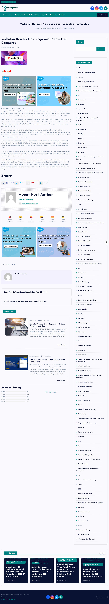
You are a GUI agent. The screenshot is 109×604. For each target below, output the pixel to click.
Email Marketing (83, 282)
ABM (79, 68)
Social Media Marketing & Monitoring (90, 502)
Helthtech (81, 318)
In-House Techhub (84, 327)
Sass (79, 475)
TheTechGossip (26, 200)
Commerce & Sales (84, 177)
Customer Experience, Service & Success (91, 222)
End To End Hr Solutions (86, 291)
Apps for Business (84, 109)
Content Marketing (6, 47)
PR (79, 446)
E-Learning (81, 273)
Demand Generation (84, 241)
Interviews (81, 350)
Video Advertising (84, 530)
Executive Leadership (85, 304)
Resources (62, 14)
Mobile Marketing (84, 400)
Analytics (81, 104)
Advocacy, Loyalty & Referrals (88, 86)
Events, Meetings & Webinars (87, 300)
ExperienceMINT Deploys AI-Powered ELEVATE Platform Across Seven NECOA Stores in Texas (15, 571)
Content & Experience (85, 182)
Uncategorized (83, 521)
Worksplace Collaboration (86, 539)
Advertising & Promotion (86, 81)
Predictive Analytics (84, 450)
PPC (79, 441)
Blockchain (81, 143)
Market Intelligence (84, 370)
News (10, 14)
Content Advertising (84, 186)
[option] (16, 570)
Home (4, 14)
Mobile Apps (82, 396)
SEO (79, 489)
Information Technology (85, 336)
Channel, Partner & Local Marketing (90, 163)
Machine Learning (84, 366)
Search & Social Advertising (87, 480)
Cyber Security (82, 227)
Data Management (84, 236)
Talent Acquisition (83, 512)
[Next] (103, 553)
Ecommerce (81, 277)
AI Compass (52, 14)
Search (80, 42)
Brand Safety (82, 147)
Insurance (81, 341)
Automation (82, 129)
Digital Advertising (84, 245)
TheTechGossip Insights (38, 14)
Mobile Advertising (84, 391)
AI (79, 95)
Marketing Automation (85, 382)
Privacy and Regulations (86, 455)
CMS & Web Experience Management (90, 172)
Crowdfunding (82, 209)
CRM (79, 204)
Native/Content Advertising (87, 409)
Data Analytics (83, 232)
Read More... (61, 345)
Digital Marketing (84, 254)
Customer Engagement (85, 218)
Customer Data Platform (86, 213)
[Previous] (100, 553)
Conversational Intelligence (87, 200)
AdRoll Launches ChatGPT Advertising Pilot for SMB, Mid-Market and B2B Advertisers (41, 571)
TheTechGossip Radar (21, 14)
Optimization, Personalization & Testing (91, 418)
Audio (80, 125)
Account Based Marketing (86, 72)
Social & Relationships (85, 493)
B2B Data (81, 134)
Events (80, 295)
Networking (82, 414)
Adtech (80, 77)
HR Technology (83, 323)
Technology (81, 516)
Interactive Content (84, 345)
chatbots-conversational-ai (86, 168)
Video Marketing (83, 534)
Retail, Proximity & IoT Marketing (89, 459)
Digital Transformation (85, 259)
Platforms (81, 436)
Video (80, 525)
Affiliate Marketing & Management (89, 91)
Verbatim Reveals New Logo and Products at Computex (57, 28)
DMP (79, 268)
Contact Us (102, 14)
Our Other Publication (8, 599)
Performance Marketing (85, 432)
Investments (82, 354)
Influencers (81, 332)
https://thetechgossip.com (30, 203)
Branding (81, 152)
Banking (80, 138)
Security (80, 484)
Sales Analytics (83, 464)
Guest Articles (82, 309)
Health (80, 313)
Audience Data (83, 113)
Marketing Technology (85, 386)
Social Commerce (83, 498)
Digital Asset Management (87, 250)
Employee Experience (85, 286)
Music (80, 405)
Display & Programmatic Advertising (90, 263)
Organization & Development (87, 423)
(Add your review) (50, 392)
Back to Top (103, 597)
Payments (81, 427)
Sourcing (81, 507)
